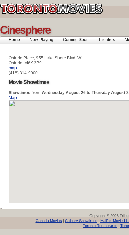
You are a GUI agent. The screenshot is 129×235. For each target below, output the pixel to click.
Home (14, 39)
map (13, 68)
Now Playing (41, 39)
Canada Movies (49, 221)
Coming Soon (76, 39)
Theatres (106, 39)
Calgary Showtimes (81, 221)
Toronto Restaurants (100, 226)
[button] (79, 147)
